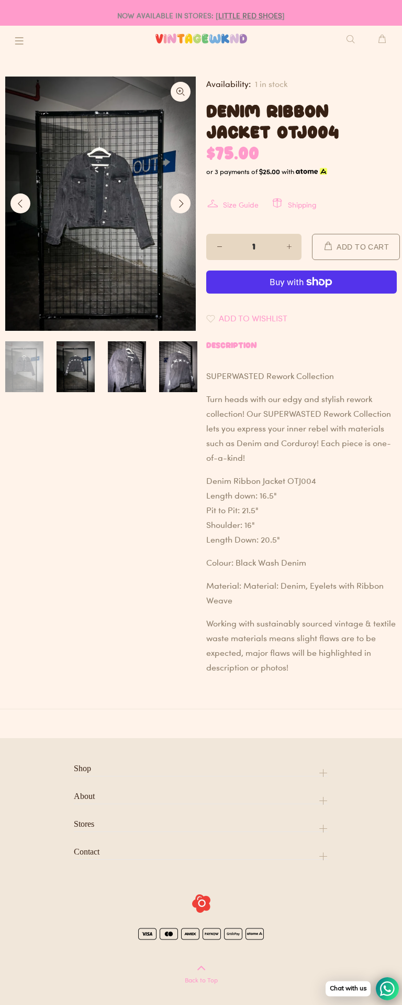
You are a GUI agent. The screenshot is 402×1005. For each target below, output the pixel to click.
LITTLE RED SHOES (250, 15)
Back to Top (201, 980)
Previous (20, 203)
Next (181, 203)
